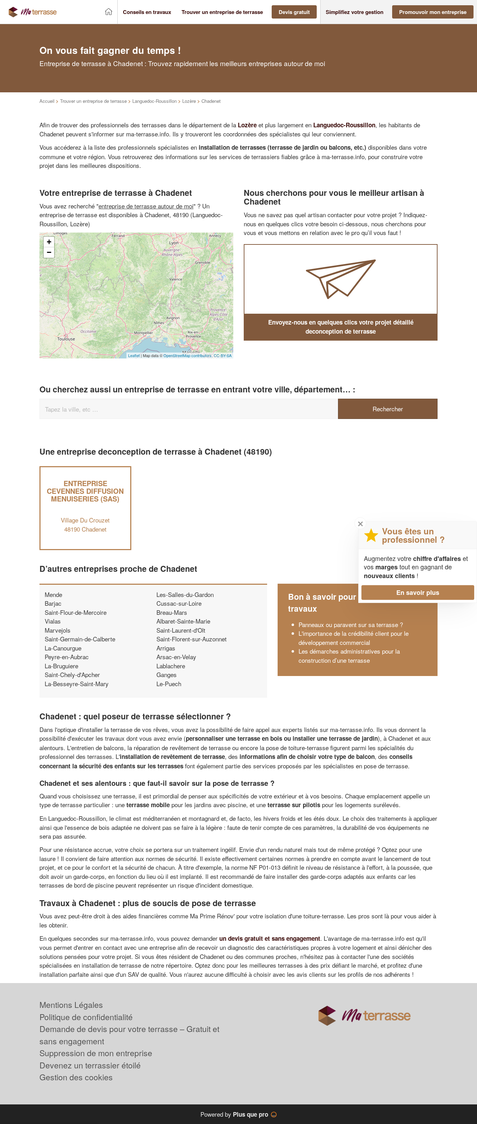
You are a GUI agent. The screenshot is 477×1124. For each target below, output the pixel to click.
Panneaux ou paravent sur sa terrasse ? (351, 624)
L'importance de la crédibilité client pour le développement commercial (354, 638)
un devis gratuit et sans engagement (269, 938)
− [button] (49, 252)
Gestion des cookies (76, 1077)
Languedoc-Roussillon (154, 101)
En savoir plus (417, 592)
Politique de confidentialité (86, 1017)
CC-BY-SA (223, 355)
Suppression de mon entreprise (95, 1053)
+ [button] (49, 241)
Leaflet (134, 355)
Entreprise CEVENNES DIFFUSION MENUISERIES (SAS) (85, 491)
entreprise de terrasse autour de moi (145, 205)
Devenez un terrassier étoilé (90, 1065)
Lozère (189, 101)
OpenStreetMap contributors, (188, 355)
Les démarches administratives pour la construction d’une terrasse (349, 655)
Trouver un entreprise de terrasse (93, 101)
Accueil (46, 101)
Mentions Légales (71, 1004)
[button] (147, 12)
